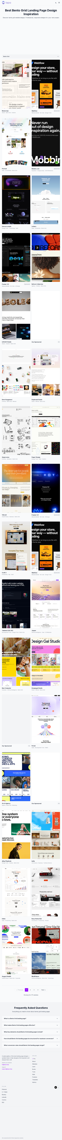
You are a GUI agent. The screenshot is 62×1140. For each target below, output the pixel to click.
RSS (3, 1102)
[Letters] (46, 199)
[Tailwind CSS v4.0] (16, 603)
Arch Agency (6, 803)
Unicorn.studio (6, 226)
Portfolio (4, 401)
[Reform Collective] (46, 257)
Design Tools (48, 112)
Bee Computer (6, 688)
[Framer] (16, 257)
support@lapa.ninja (7, 1069)
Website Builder (35, 112)
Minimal (14, 401)
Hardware (4, 690)
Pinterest (4, 1089)
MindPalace (35, 976)
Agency (33, 286)
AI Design (17, 286)
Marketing (14, 805)
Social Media (8, 170)
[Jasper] (46, 603)
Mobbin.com (35, 169)
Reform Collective (37, 284)
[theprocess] (16, 430)
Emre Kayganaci (7, 399)
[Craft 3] (16, 546)
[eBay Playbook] (16, 834)
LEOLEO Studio (6, 342)
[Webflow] (46, 84)
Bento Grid (8, 112)
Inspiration (34, 170)
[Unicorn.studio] (16, 199)
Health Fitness (5, 516)
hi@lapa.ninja (5, 1064)
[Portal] (46, 719)
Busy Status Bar (37, 919)
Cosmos (4, 1100)
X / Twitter (4, 1092)
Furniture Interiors (48, 863)
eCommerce (35, 863)
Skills (33, 1074)
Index (3, 919)
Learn (33, 1066)
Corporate (17, 978)
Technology (12, 228)
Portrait (4, 168)
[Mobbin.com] (46, 142)
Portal (33, 746)
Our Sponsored (36, 342)
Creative (14, 112)
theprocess (5, 457)
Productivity (38, 228)
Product (47, 920)
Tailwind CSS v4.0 (7, 630)
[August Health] (16, 949)
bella (33, 861)
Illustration (9, 459)
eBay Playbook (6, 861)
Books (34, 1069)
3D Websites (48, 632)
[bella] (46, 834)
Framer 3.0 (5, 284)
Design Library (40, 170)
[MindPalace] (46, 949)
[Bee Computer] (16, 661)
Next (42, 990)
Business (12, 516)
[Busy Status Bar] (46, 892)
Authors (34, 1082)
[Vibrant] (16, 488)
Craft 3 (4, 572)
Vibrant (4, 515)
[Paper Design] (46, 430)
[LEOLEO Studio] (16, 315)
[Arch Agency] (16, 776)
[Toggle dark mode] (56, 2)
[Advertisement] (31, 38)
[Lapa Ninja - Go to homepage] (6, 3)
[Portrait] (16, 142)
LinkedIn (4, 1097)
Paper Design (36, 457)
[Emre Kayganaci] (16, 373)
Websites (34, 1064)
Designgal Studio (37, 688)
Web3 (46, 747)
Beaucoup (5, 111)
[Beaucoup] (16, 84)
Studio (3, 112)
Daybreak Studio (37, 399)
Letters (34, 226)
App (9, 574)
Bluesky (4, 1094)
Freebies (34, 1077)
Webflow (34, 111)
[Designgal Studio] (46, 661)
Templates (35, 1079)
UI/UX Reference (49, 170)
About (33, 1061)
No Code (42, 112)
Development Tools (6, 632)
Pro (34, 1058)
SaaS (3, 170)
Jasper (34, 630)
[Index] (16, 892)
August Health (6, 976)
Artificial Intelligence (36, 632)
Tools (33, 1072)
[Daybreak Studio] (46, 373)
